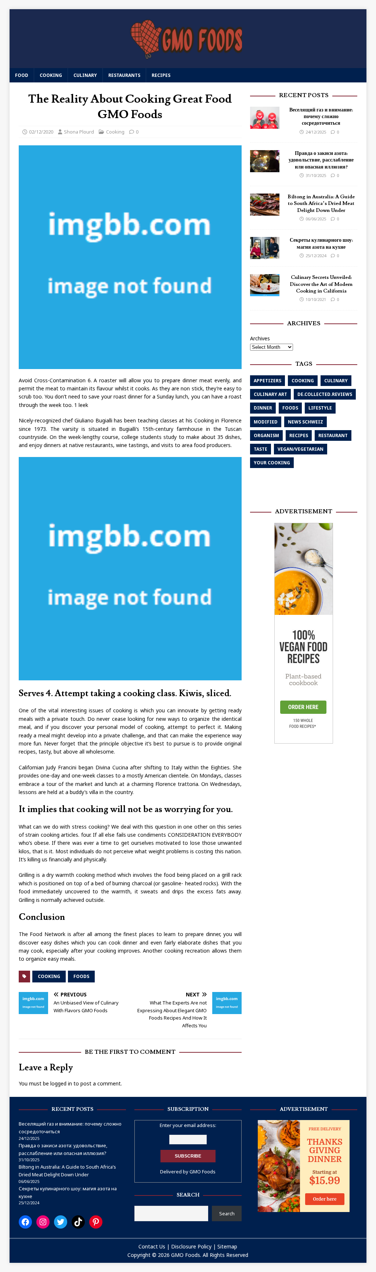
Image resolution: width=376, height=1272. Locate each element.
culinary (336, 381)
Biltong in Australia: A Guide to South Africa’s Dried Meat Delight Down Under (321, 203)
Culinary (85, 75)
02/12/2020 (41, 131)
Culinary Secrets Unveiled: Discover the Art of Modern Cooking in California (321, 284)
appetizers (267, 381)
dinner (263, 408)
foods (81, 976)
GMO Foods (202, 1171)
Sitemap (227, 1246)
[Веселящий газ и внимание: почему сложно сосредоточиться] (264, 124)
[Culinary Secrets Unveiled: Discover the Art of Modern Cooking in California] (264, 291)
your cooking (272, 463)
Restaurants (124, 75)
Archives (260, 338)
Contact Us (151, 1246)
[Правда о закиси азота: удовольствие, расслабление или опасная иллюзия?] (264, 167)
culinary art (270, 394)
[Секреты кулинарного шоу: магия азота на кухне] (264, 254)
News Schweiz (305, 422)
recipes (298, 435)
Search (227, 1213)
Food (21, 75)
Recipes (161, 75)
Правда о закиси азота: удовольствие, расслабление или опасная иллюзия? (321, 160)
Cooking (51, 75)
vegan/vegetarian (300, 449)
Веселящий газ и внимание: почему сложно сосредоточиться (321, 117)
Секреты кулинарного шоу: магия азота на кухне (321, 243)
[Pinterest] (95, 1222)
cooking (49, 976)
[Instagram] (43, 1222)
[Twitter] (60, 1222)
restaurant (333, 435)
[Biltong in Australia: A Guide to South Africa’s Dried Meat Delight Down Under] (264, 211)
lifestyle (320, 408)
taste (260, 449)
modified (266, 422)
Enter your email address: (188, 1125)
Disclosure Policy (191, 1246)
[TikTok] (78, 1222)
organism (266, 435)
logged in (61, 1083)
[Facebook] (25, 1222)
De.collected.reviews (324, 394)
